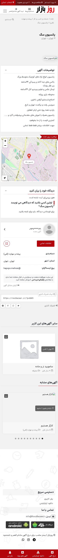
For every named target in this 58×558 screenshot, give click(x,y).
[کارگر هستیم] (49, 394)
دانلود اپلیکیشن (46, 503)
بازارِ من (10, 556)
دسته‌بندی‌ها (29, 11)
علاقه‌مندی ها (36, 2)
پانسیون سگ (47, 35)
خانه (52, 19)
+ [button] (5, 141)
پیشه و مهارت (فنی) (12, 254)
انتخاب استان (7, 2)
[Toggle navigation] (4, 11)
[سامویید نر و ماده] (29, 349)
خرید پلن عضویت (23, 2)
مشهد (39, 408)
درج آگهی (52, 556)
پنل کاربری (48, 498)
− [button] (5, 145)
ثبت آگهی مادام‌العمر (16, 11)
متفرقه (34, 371)
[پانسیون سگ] (29, 156)
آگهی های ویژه (23, 556)
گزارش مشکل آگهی (10, 285)
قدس (44, 349)
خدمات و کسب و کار (40, 19)
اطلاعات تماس (45, 243)
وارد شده (28, 211)
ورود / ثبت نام (50, 2)
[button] (29, 70)
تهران (50, 38)
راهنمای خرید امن (38, 280)
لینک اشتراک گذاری (46, 294)
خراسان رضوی (47, 408)
